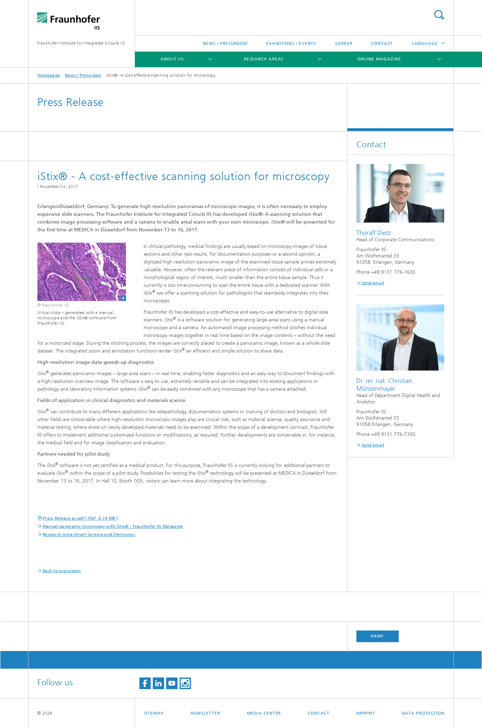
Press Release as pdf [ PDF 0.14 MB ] (80, 518)
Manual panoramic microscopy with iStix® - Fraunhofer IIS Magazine (113, 526)
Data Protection (423, 713)
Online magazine (379, 59)
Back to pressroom (62, 570)
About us (172, 59)
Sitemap (154, 713)
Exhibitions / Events (291, 43)
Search (439, 14)
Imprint (365, 713)
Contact (382, 43)
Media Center (264, 713)
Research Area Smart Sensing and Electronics (89, 534)
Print (377, 636)
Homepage (48, 75)
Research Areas (264, 59)
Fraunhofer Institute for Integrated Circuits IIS (81, 43)
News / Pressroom (225, 43)
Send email (373, 282)
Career (344, 43)
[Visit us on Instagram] (185, 683)
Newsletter (205, 713)
